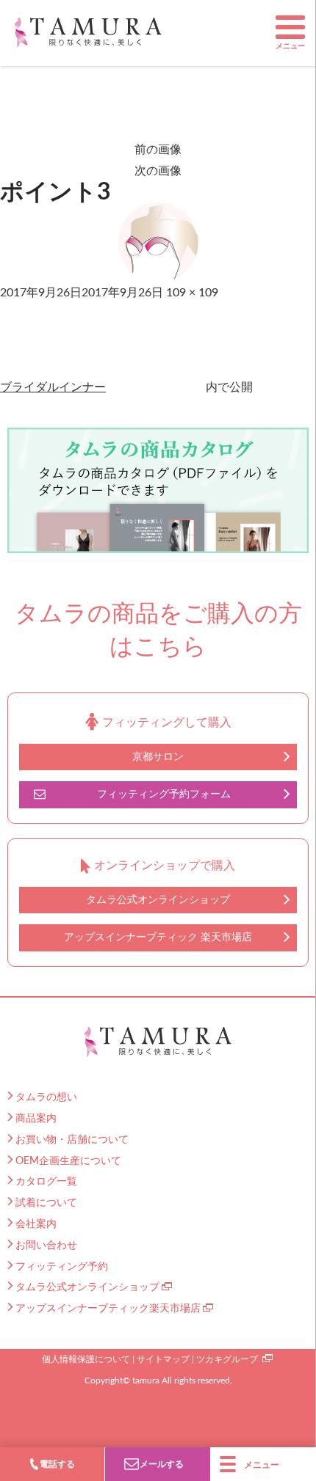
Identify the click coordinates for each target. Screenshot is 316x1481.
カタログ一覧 (46, 1182)
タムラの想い (46, 1097)
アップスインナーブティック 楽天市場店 (158, 937)
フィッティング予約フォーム (164, 794)
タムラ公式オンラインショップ (158, 900)
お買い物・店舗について (72, 1140)
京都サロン (158, 757)
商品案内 (36, 1119)
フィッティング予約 (61, 1267)
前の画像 (158, 150)
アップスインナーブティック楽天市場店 (108, 1308)
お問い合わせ (46, 1245)
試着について (46, 1203)
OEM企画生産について (68, 1161)
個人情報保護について (86, 1359)
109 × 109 (192, 293)
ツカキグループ (227, 1359)
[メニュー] (290, 27)
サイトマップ (163, 1359)
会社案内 (36, 1224)
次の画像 (158, 171)
